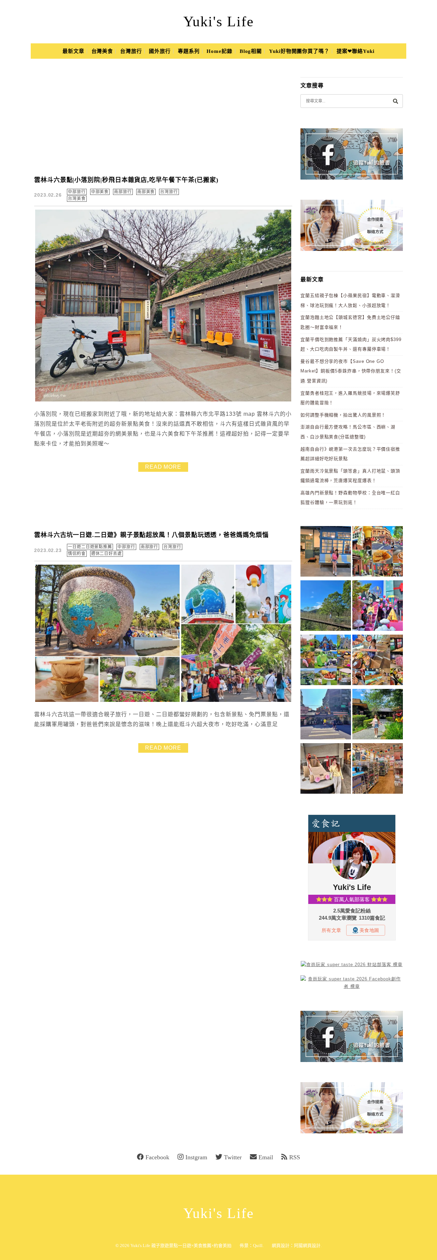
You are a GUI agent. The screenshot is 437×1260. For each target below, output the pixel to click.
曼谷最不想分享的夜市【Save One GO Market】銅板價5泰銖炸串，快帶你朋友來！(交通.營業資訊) (350, 371)
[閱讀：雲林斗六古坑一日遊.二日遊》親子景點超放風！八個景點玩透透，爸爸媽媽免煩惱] (163, 700)
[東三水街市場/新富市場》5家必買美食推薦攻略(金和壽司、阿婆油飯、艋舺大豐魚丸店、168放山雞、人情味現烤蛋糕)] (325, 715)
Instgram (196, 1157)
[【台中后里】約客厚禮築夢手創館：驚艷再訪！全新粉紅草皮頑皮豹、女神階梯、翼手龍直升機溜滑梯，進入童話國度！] (377, 606)
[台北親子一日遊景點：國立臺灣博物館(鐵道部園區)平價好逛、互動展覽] (325, 552)
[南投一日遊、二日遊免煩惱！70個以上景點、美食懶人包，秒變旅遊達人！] (325, 661)
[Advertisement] (167, 117)
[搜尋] (395, 100)
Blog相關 (251, 51)
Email (265, 1157)
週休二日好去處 (106, 553)
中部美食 (100, 191)
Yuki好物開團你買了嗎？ (299, 51)
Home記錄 (219, 51)
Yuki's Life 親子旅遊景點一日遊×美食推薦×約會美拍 (180, 1245)
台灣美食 (102, 51)
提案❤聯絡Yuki (356, 51)
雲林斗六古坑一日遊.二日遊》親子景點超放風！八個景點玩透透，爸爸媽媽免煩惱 (151, 535)
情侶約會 (77, 553)
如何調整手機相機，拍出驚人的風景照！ (343, 414)
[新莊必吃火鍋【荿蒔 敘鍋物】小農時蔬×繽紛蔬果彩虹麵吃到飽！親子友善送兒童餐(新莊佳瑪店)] (377, 661)
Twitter (233, 1157)
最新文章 (73, 51)
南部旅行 (123, 191)
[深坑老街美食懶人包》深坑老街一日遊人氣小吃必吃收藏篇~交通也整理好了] (377, 552)
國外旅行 (160, 51)
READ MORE (163, 467)
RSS (294, 1157)
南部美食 (146, 191)
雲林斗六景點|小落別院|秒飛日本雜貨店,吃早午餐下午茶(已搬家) (126, 179)
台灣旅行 (131, 51)
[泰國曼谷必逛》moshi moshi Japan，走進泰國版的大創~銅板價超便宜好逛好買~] (377, 769)
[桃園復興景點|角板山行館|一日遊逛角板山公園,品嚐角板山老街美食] (325, 606)
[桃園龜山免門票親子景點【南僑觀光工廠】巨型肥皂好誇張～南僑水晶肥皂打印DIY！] (325, 769)
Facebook (157, 1157)
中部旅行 (77, 191)
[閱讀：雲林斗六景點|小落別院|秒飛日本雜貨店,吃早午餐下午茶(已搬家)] (163, 399)
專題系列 (189, 51)
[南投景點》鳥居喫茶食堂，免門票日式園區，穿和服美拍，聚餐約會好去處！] (377, 715)
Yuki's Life (218, 21)
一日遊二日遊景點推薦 (90, 546)
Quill (258, 1245)
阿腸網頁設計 (307, 1245)
